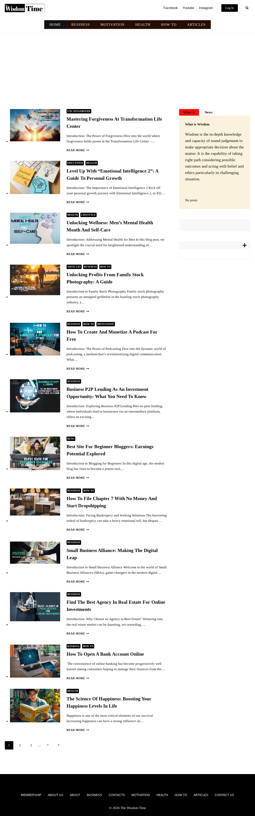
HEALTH (142, 25)
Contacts (117, 794)
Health (91, 163)
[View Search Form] (247, 8)
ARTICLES (196, 25)
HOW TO (169, 25)
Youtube (188, 8)
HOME (55, 25)
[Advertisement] (127, 63)
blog (71, 438)
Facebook (171, 8)
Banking (73, 646)
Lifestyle (88, 214)
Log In (229, 8)
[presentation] (35, 126)
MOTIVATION (112, 25)
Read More (78, 150)
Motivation (105, 324)
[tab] (189, 112)
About (75, 794)
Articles (74, 266)
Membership (31, 794)
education (75, 163)
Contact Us (224, 794)
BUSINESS (80, 25)
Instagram (206, 8)
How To (105, 266)
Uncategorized (78, 111)
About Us (55, 794)
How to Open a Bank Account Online (105, 654)
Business (90, 266)
